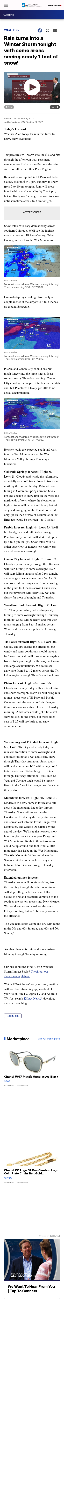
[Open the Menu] (6, 5)
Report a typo (13, 1016)
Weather (11, 30)
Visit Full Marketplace (49, 1039)
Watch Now (54, 5)
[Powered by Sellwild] (55, 1236)
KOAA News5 (33, 998)
